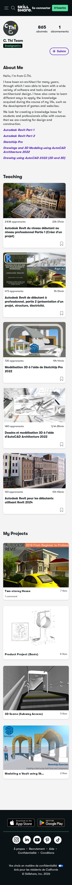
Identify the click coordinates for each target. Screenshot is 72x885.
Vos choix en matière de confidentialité (33, 865)
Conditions (47, 852)
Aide (51, 848)
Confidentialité (27, 852)
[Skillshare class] (34, 200)
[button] (6, 8)
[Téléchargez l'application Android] (51, 823)
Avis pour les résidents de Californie (36, 869)
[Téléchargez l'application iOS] (20, 823)
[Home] (25, 8)
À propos (19, 848)
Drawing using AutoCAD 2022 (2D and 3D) (34, 158)
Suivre (61, 51)
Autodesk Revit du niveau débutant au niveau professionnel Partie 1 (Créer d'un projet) (33, 232)
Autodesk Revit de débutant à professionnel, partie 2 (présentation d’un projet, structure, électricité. (34, 301)
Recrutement (37, 848)
